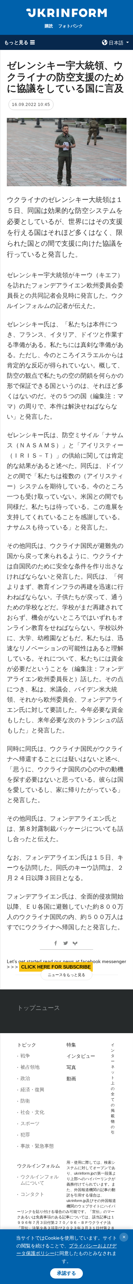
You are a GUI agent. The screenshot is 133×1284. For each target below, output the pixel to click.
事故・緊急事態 (37, 1146)
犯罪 (25, 1134)
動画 (71, 1078)
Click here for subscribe (56, 967)
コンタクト (32, 1194)
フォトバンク (70, 26)
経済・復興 (32, 1089)
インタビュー (80, 1056)
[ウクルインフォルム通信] (66, 12)
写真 (71, 1067)
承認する (66, 1273)
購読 (49, 26)
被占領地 (30, 1067)
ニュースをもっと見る (66, 975)
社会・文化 (32, 1112)
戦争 (25, 1055)
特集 (71, 1045)
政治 (25, 1078)
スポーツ (30, 1123)
